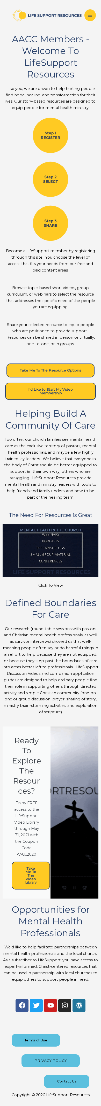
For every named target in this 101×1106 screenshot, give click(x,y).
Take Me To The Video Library (31, 875)
